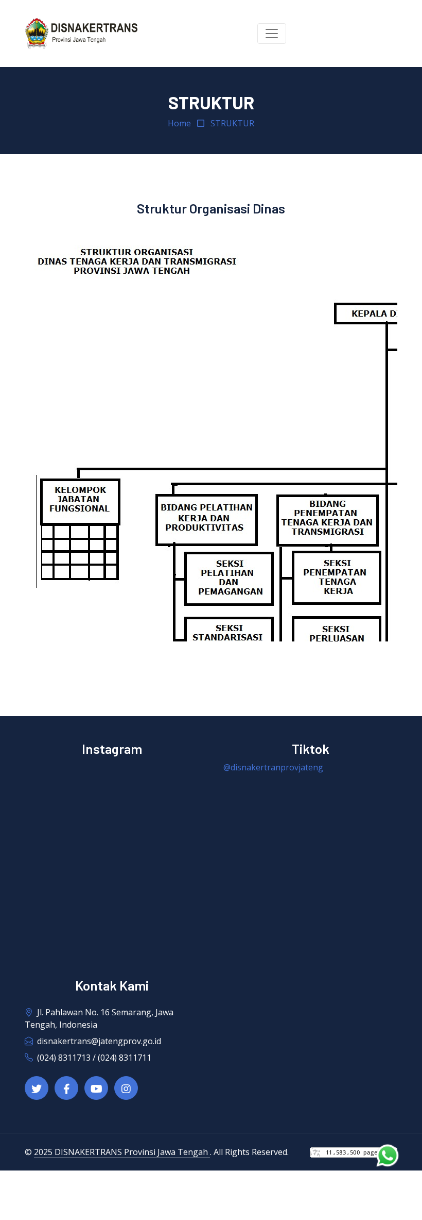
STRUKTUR (232, 123)
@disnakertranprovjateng (273, 767)
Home (179, 123)
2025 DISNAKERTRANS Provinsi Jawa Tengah (122, 1152)
